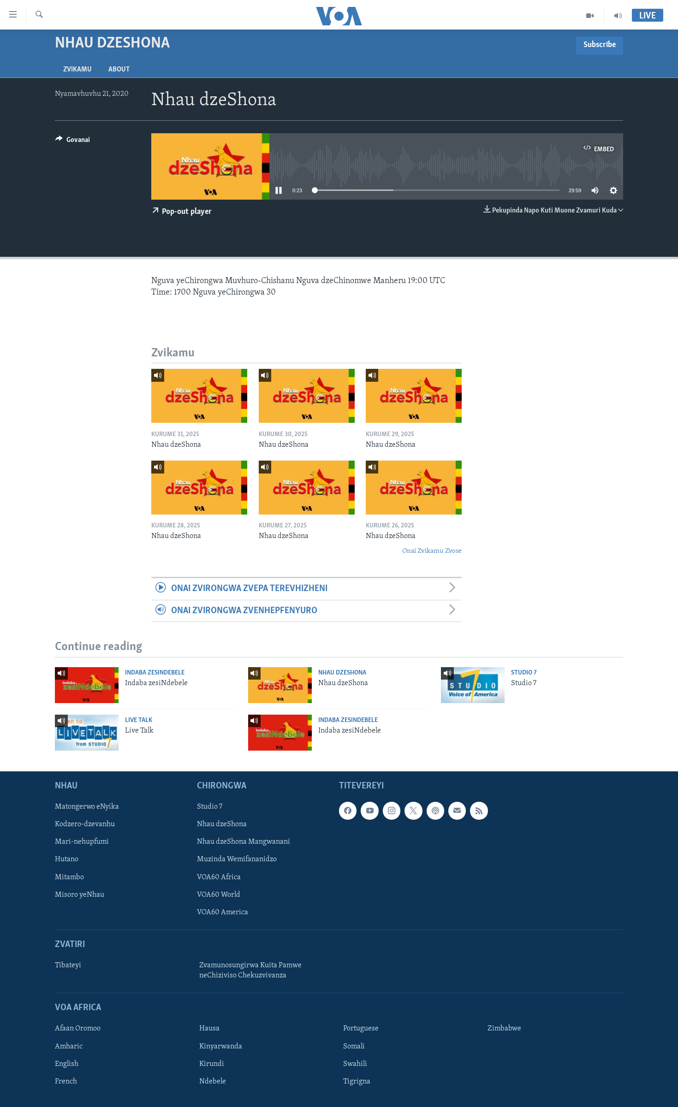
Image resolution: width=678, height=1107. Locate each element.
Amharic (69, 1046)
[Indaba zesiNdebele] (87, 685)
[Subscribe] (457, 811)
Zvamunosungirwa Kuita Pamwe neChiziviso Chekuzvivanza (250, 970)
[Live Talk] (87, 733)
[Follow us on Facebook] (348, 811)
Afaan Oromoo (78, 1029)
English (66, 1064)
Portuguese (361, 1029)
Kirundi (211, 1064)
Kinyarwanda (220, 1046)
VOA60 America (222, 912)
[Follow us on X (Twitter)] (413, 811)
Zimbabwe (504, 1029)
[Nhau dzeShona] (199, 396)
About (119, 69)
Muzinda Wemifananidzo (237, 860)
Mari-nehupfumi (82, 842)
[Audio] (618, 16)
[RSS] (479, 811)
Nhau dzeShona (342, 672)
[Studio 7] (473, 685)
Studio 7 (524, 672)
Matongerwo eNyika (87, 807)
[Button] (72, 142)
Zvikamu (77, 69)
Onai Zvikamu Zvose (432, 551)
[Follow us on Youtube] (369, 811)
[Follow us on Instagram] (391, 811)
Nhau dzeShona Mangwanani (243, 842)
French (66, 1081)
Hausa (209, 1029)
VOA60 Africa (219, 877)
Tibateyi (68, 965)
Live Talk (138, 720)
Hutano (66, 860)
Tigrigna (356, 1081)
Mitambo (69, 877)
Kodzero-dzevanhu (85, 825)
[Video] (590, 16)
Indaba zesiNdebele (154, 672)
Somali (354, 1046)
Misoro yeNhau (79, 895)
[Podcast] (435, 811)
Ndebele (212, 1081)
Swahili (355, 1064)
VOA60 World (218, 895)
